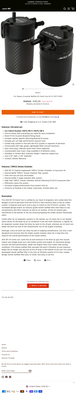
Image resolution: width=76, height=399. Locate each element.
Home (37, 93)
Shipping (30, 104)
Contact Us (6, 354)
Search (4, 348)
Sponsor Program (8, 358)
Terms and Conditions (10, 351)
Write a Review (40, 286)
